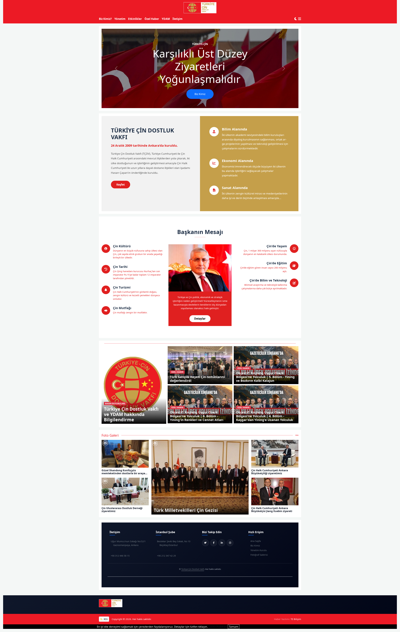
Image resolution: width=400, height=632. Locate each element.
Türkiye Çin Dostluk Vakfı (192, 569)
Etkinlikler (135, 19)
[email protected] (120, 550)
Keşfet (120, 184)
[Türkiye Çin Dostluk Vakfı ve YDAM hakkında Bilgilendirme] (134, 384)
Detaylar (200, 318)
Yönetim (119, 19)
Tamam (233, 626)
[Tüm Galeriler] (296, 435)
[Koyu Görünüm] (295, 19)
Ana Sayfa (255, 541)
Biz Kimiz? (105, 19)
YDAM (166, 19)
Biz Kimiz (200, 94)
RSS (105, 619)
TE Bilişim (296, 619)
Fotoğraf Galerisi (259, 554)
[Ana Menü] (299, 18)
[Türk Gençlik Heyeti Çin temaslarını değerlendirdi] (200, 365)
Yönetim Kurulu (258, 550)
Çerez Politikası (218, 626)
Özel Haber (152, 19)
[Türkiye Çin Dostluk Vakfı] (200, 7)
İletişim (177, 19)
